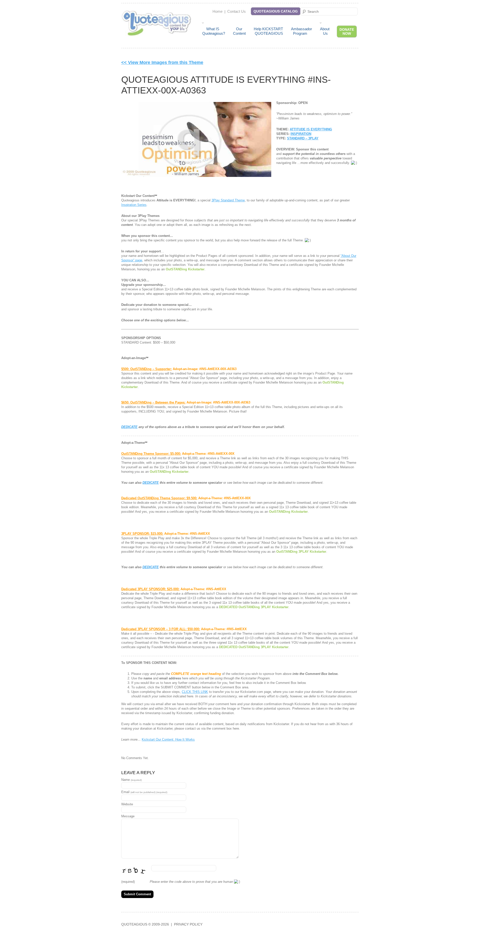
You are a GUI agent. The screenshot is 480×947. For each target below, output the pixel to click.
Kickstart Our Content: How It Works (168, 739)
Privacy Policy (188, 924)
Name (131, 780)
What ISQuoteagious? (213, 31)
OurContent (239, 31)
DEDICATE (129, 427)
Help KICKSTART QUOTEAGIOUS (268, 31)
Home (217, 11)
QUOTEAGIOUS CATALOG (276, 11)
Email (144, 792)
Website (127, 804)
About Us (325, 31)
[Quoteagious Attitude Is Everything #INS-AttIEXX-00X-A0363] (196, 139)
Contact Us (236, 11)
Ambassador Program (301, 31)
